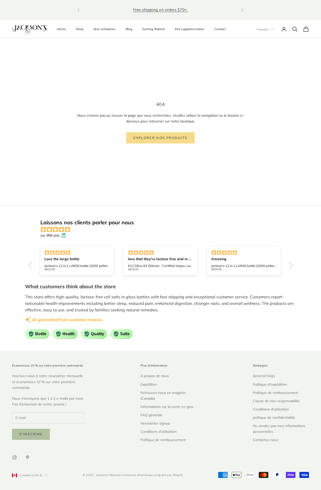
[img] (163, 230)
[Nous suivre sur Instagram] (14, 457)
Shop (79, 29)
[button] (31, 264)
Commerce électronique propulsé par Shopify (152, 475)
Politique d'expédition (270, 384)
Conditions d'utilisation (158, 431)
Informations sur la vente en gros (167, 406)
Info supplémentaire (189, 29)
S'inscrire (31, 434)
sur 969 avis (50, 235)
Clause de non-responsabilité (276, 401)
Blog (129, 29)
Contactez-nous (265, 440)
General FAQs (264, 376)
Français (262, 29)
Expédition (148, 384)
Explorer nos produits (160, 138)
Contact (220, 29)
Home (61, 29)
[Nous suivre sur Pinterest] (27, 457)
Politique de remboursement (163, 440)
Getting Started (153, 29)
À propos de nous (154, 376)
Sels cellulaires (105, 29)
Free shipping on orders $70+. (160, 9)
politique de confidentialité (274, 417)
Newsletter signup (155, 423)
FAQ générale (151, 415)
